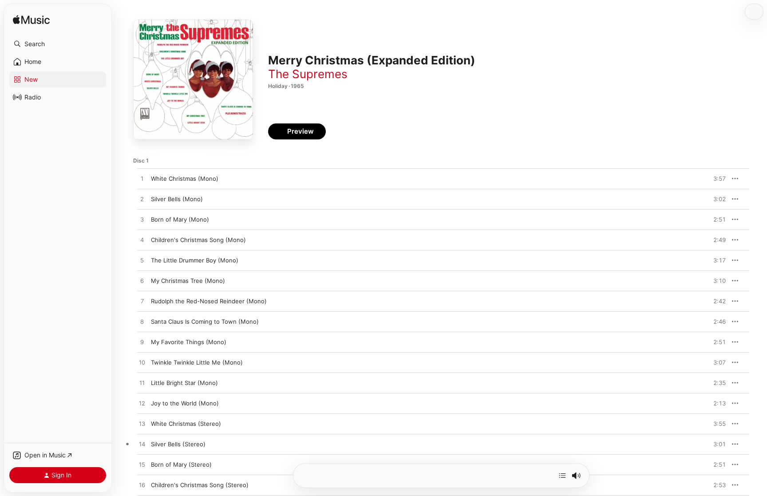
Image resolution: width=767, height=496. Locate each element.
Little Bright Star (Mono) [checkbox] (184, 382)
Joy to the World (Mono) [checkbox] (185, 403)
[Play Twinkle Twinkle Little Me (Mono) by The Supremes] (142, 363)
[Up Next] (562, 475)
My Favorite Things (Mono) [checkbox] (188, 341)
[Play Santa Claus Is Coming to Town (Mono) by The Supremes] (142, 322)
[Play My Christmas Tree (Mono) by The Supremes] (142, 281)
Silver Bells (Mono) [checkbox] (177, 198)
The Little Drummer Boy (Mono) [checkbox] (194, 260)
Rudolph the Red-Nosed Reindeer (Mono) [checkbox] (209, 301)
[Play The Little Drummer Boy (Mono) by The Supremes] (142, 261)
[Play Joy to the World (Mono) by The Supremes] (142, 404)
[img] (31, 20)
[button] (58, 44)
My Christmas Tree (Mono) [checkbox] (188, 280)
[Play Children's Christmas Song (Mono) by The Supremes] (142, 240)
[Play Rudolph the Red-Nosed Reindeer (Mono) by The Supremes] (142, 302)
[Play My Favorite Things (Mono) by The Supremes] (142, 342)
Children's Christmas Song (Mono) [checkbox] (198, 239)
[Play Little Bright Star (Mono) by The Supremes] (142, 383)
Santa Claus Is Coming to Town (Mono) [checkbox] (205, 321)
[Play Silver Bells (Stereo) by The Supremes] (142, 444)
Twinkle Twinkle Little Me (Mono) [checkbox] (197, 362)
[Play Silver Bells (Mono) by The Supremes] (142, 199)
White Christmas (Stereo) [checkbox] (186, 423)
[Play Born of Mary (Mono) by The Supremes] (142, 220)
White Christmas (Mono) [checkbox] (184, 178)
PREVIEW (716, 178)
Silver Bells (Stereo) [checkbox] (178, 444)
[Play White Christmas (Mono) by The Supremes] (142, 179)
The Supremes (308, 74)
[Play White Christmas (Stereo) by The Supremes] (142, 424)
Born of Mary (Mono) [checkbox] (180, 219)
